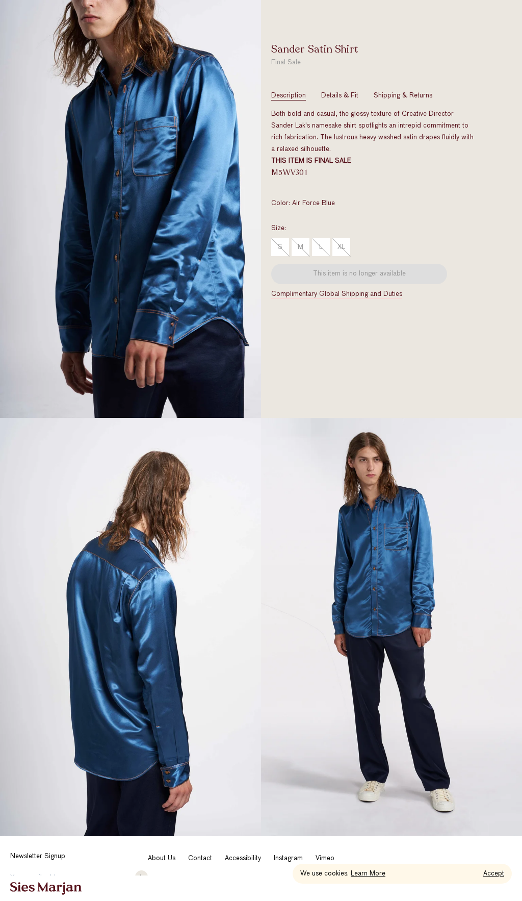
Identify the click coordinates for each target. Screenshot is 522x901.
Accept (493, 873)
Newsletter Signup (37, 856)
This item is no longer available (359, 273)
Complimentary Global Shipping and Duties (336, 294)
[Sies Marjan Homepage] (46, 888)
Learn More (368, 873)
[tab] (288, 96)
